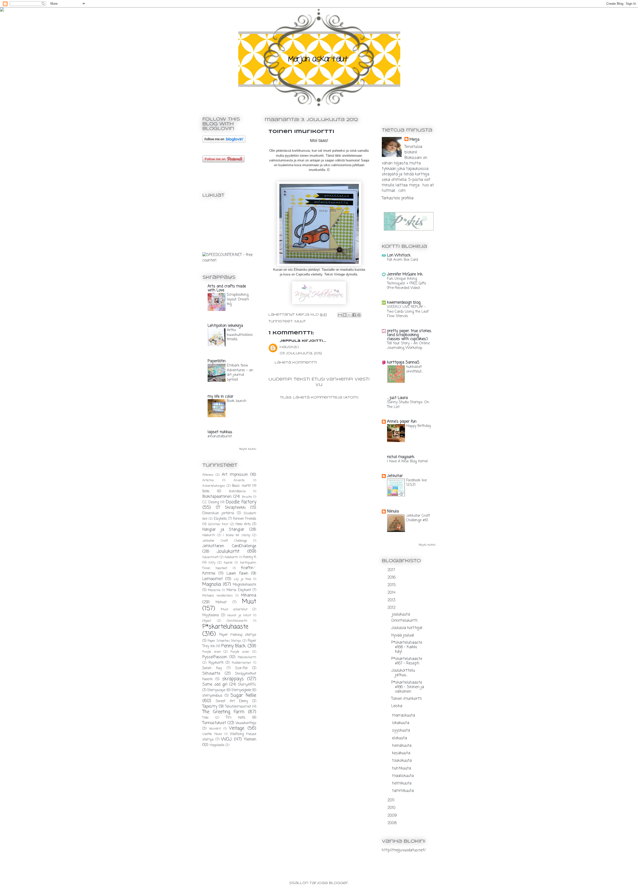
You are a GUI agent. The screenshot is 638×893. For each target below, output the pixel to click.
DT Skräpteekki (230, 507)
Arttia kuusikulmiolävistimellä (240, 334)
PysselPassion (214, 657)
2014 (392, 593)
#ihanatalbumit (220, 436)
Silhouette (211, 673)
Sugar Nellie (243, 695)
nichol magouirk (400, 457)
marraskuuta (404, 715)
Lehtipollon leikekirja (225, 326)
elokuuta (400, 738)
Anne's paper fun (401, 421)
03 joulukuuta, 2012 (301, 353)
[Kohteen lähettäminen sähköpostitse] (339, 314)
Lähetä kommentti (296, 362)
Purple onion (211, 652)
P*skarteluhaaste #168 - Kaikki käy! (406, 647)
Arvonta (239, 480)
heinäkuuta (402, 746)
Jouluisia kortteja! (406, 628)
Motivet (221, 602)
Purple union (240, 652)
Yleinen (250, 739)
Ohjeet (206, 621)
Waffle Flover (212, 734)
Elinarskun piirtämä (218, 513)
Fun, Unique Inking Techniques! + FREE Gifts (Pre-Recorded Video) (406, 283)
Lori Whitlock (398, 255)
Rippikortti (216, 662)
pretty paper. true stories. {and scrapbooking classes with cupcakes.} (409, 335)
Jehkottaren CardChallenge (229, 546)
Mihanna (248, 595)
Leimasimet (212, 579)
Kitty (212, 563)
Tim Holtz (236, 717)
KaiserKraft (210, 557)
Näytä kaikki (247, 449)
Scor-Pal (241, 668)
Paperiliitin (217, 361)
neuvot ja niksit (239, 615)
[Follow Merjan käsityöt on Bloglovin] (223, 141)
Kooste (228, 563)
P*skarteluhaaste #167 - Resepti (406, 661)
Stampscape (216, 690)
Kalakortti (231, 557)
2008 (393, 823)
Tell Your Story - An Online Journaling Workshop (408, 346)
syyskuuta (401, 730)
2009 (393, 815)
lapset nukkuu (220, 432)
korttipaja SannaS (403, 362)
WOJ (226, 739)
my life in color (220, 396)
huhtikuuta (402, 768)
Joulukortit (228, 551)
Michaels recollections (217, 596)
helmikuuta (402, 783)
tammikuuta (403, 791)
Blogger (338, 883)
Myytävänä (210, 615)
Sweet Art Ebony (232, 701)
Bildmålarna (237, 491)
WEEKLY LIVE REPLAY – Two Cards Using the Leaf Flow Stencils (408, 311)
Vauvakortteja (246, 723)
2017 (392, 570)
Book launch (236, 401)
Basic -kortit (241, 486)
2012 (392, 608)
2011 (392, 800)
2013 (392, 600)
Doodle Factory (241, 502)
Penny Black (233, 645)
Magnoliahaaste (244, 584)
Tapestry (209, 706)
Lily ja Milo (242, 579)
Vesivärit (215, 729)
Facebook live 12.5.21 (416, 483)
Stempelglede (241, 690)
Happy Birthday (418, 426)
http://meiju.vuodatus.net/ (404, 850)
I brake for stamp (236, 535)
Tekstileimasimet (238, 706)
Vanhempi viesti (348, 379)
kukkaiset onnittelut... (414, 369)
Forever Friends (244, 518)
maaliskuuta (403, 776)
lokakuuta (401, 723)
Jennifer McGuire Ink (404, 274)
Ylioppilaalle (217, 745)
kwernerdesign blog (403, 302)
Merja (414, 139)
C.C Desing (210, 502)
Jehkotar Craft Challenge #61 (418, 518)
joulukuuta (401, 614)
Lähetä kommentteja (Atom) (325, 397)
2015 (392, 585)
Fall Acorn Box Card (402, 259)
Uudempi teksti (289, 379)
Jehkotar (395, 476)
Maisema (214, 590)
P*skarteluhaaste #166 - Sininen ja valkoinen (407, 687)
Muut (300, 321)
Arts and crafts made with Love (227, 288)
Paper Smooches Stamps (224, 641)
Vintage (236, 728)
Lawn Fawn (237, 573)
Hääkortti (208, 535)
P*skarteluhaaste (225, 627)
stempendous (212, 695)
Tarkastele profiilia (397, 198)
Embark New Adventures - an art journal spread (240, 372)
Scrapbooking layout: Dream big (238, 299)
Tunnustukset (214, 723)
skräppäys (233, 678)
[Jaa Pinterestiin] (358, 314)
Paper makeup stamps (237, 635)
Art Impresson (235, 475)
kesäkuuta (401, 753)
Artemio (208, 480)
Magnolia (211, 584)
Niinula (393, 511)
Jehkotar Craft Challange (224, 541)
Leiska (396, 706)
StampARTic (247, 684)
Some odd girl (215, 684)
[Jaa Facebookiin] (354, 314)
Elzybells (220, 518)
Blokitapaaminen (217, 497)
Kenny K (249, 557)
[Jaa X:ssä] (349, 314)
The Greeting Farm (223, 711)
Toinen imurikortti (406, 699)
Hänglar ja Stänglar (223, 529)
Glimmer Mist (218, 524)
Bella (205, 491)
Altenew (208, 475)
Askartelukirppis (213, 486)
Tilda (205, 718)
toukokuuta (402, 761)
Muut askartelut (234, 609)
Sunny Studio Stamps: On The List (408, 404)
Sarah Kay (212, 668)
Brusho (247, 497)
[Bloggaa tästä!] (344, 314)
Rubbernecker (241, 663)
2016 (392, 577)
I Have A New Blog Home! (407, 461)
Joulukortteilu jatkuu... (403, 673)
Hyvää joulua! (402, 635)
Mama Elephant (239, 590)
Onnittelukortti (237, 621)
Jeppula (290, 341)
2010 (392, 808)
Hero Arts (243, 524)
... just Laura (397, 398)
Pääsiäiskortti (247, 657)
